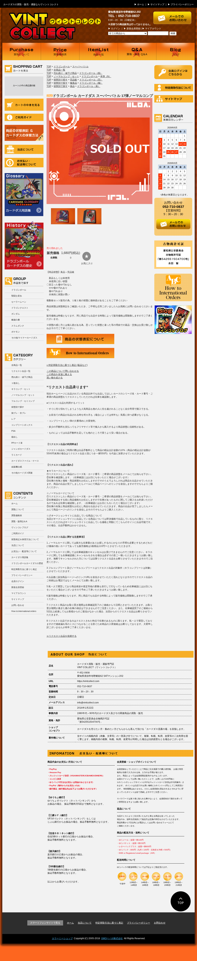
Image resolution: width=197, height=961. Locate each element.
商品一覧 (98, 51)
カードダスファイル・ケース (25, 461)
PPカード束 (17, 443)
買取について (21, 51)
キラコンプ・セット (20, 389)
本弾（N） (105, 76)
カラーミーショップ (62, 938)
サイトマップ (157, 4)
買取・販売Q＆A (19, 521)
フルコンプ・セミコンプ (23, 401)
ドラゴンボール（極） (91, 83)
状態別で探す (17, 407)
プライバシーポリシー (182, 4)
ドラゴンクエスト (19, 308)
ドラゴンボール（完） (91, 79)
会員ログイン (17, 581)
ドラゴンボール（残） (90, 73)
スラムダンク (17, 326)
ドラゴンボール (18, 290)
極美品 (73, 83)
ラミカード (16, 455)
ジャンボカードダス (20, 449)
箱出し (14, 437)
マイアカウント (153, 28)
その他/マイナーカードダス (24, 338)
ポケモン (15, 332)
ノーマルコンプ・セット (23, 395)
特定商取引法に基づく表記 (24, 569)
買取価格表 (60, 51)
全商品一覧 (16, 365)
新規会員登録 (133, 28)
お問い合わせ (17, 605)
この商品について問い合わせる (63, 371)
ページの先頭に (181, 901)
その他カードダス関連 (22, 473)
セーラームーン (18, 302)
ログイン (115, 28)
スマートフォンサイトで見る (45, 922)
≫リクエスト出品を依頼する (62, 636)
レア (13, 419)
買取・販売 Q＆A (137, 51)
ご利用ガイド (24, 117)
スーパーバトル (80, 66)
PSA (13, 431)
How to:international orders (23, 611)
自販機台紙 (16, 467)
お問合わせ (159, 922)
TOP (49, 66)
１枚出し (15, 383)
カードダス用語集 (24, 194)
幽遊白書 (15, 320)
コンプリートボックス (22, 425)
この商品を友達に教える (59, 374)
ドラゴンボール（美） (88, 86)
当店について (24, 149)
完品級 (73, 79)
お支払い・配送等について (24, 162)
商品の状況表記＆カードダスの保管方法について (24, 133)
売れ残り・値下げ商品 (22, 377)
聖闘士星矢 (16, 296)
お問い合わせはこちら (174, 16)
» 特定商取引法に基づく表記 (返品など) (67, 365)
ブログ (175, 51)
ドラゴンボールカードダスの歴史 (24, 245)
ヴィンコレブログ (19, 527)
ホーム (140, 4)
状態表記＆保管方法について (25, 539)
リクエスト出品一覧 (20, 371)
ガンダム (15, 314)
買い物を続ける (55, 377)
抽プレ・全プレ (18, 413)
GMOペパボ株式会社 (112, 938)
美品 (72, 86)
